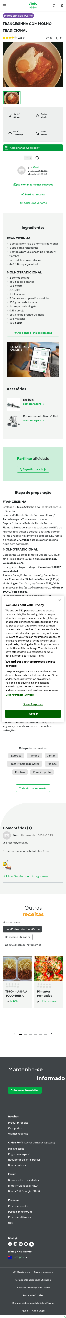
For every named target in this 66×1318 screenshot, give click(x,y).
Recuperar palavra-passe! (24, 1159)
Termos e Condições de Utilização (33, 1279)
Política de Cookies (33, 1295)
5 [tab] (40, 1034)
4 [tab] (35, 1034)
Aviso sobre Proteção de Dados (33, 1287)
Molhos (52, 763)
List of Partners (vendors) (20, 694)
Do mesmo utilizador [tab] (17, 937)
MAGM (14, 1001)
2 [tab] (25, 1034)
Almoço (34, 755)
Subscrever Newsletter (25, 1090)
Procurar (13, 1200)
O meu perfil (31, 1142)
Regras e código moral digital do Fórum (33, 1303)
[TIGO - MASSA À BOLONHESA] (17, 968)
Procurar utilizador (19, 1217)
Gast (36, 167)
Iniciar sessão (16, 1148)
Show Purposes (33, 704)
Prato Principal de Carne (24, 763)
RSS (10, 1222)
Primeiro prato (42, 772)
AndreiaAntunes (17, 842)
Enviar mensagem (43, 1272)
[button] (4, 5)
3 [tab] (30, 1034)
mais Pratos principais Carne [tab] (22, 929)
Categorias (14, 1128)
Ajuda (25, 1310)
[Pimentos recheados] (48, 968)
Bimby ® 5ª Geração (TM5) (24, 1191)
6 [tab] (45, 1034)
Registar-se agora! (19, 1154)
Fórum (12, 1174)
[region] (33, 659)
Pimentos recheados (44, 993)
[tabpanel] (33, 997)
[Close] (59, 600)
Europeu (16, 755)
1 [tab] (20, 1034)
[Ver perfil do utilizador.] (21, 170)
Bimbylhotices (17, 1165)
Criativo (20, 772)
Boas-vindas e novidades (23, 1180)
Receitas (13, 1116)
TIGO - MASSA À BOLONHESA (16, 993)
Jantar (51, 755)
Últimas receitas (18, 1133)
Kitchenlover (50, 1001)
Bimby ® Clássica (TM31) (23, 1185)
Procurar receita (18, 1122)
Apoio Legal (38, 1310)
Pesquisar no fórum (20, 1211)
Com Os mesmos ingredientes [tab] (23, 944)
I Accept (33, 713)
